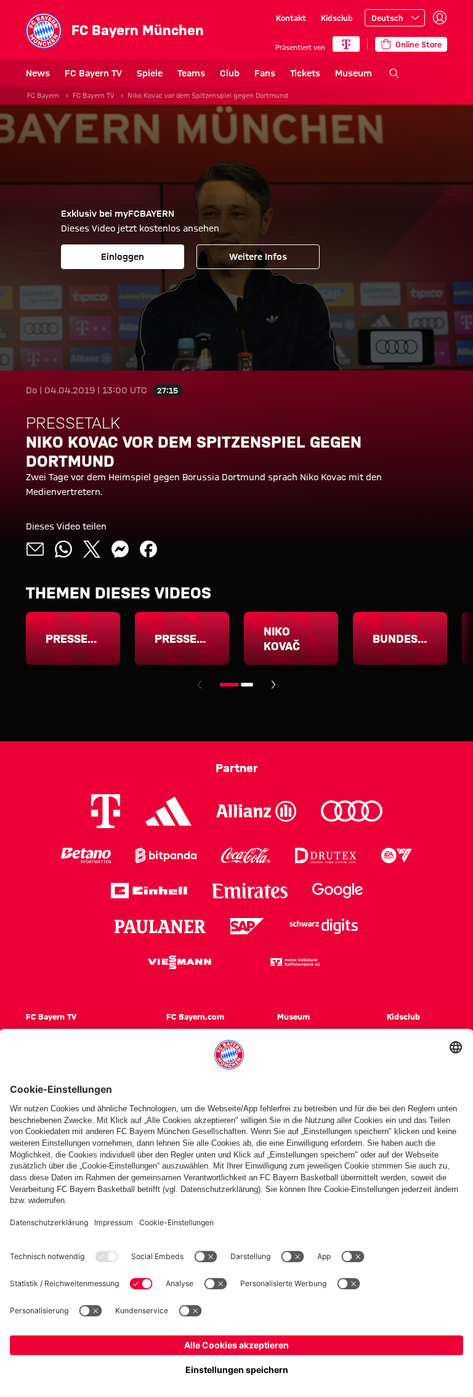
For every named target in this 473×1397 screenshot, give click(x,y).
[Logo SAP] (247, 926)
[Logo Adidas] (168, 811)
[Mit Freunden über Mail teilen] (35, 549)
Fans (264, 73)
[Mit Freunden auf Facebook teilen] (148, 549)
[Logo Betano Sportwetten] (86, 855)
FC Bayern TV (93, 73)
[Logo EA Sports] (397, 855)
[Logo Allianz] (256, 811)
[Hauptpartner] (346, 44)
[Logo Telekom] (106, 811)
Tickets (305, 73)
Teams (191, 73)
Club (230, 73)
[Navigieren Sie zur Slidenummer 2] (247, 684)
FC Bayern (43, 95)
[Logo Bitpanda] (165, 855)
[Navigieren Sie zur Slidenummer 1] (229, 684)
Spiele (150, 73)
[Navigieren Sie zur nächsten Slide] (273, 684)
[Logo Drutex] (325, 855)
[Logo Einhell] (149, 890)
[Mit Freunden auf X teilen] (92, 549)
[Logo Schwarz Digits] (323, 926)
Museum (353, 73)
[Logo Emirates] (250, 890)
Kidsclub (337, 18)
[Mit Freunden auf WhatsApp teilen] (63, 549)
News (38, 73)
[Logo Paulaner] (160, 926)
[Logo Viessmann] (179, 962)
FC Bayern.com (195, 1016)
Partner (237, 768)
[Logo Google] (337, 890)
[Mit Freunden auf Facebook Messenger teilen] (120, 549)
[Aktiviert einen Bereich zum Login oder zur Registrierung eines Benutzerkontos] (439, 17)
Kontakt (291, 18)
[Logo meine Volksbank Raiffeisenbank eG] (294, 962)
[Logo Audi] (351, 811)
